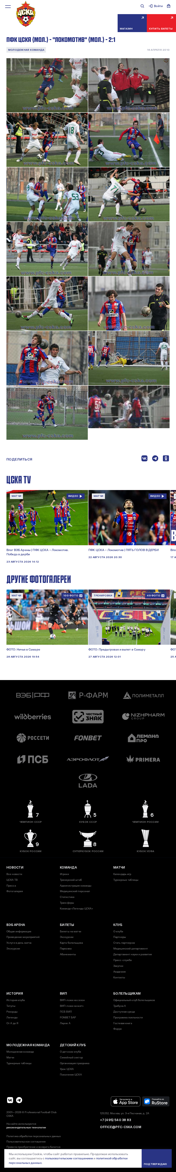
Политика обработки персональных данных (33, 1136)
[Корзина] (169, 6)
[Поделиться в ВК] (144, 459)
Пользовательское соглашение (26, 1141)
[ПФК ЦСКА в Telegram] (19, 1100)
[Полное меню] (8, 6)
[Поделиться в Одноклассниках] (166, 459)
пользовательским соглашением (69, 1158)
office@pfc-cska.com (120, 1127)
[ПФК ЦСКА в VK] (10, 1100)
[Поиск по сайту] (142, 6)
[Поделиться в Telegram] (155, 459)
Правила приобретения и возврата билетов (33, 1146)
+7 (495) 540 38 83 (115, 1120)
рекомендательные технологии (26, 1127)
